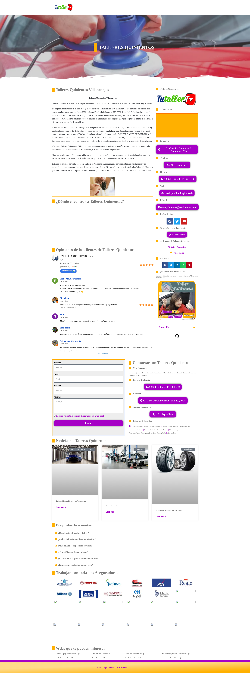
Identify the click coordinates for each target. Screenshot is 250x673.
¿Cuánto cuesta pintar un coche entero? (78, 558)
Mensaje (57, 397)
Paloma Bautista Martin (70, 341)
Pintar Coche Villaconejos (101, 654)
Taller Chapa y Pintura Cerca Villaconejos (176, 654)
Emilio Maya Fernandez (70, 279)
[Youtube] (184, 221)
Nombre (57, 363)
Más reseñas (103, 354)
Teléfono (57, 385)
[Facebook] (170, 221)
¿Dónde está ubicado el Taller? (73, 533)
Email (56, 374)
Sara (62, 314)
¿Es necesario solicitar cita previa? (75, 565)
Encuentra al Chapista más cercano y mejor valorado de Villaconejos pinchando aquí (177, 277)
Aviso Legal (102, 667)
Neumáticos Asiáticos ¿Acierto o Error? (169, 510)
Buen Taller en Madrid (113, 506)
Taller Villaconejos (176, 658)
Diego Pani (64, 298)
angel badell (65, 328)
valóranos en (67, 270)
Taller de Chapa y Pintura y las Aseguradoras (71, 501)
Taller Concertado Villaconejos (135, 654)
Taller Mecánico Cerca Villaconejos (134, 658)
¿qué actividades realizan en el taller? (77, 539)
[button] (177, 207)
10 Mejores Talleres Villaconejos (68, 658)
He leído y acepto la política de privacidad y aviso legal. (80, 416)
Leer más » (61, 507)
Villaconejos (178, 253)
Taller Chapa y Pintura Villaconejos (68, 654)
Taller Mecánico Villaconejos (101, 658)
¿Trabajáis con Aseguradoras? (73, 552)
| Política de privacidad (118, 667)
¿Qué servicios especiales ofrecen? (75, 545)
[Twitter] (177, 221)
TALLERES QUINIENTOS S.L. (76, 256)
